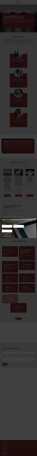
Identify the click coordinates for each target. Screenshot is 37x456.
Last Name (15, 224)
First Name (3, 224)
